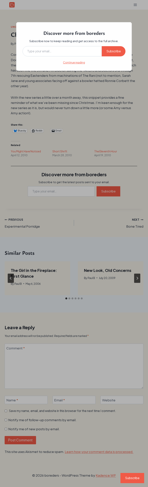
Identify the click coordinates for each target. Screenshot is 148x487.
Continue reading (74, 62)
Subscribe (113, 51)
